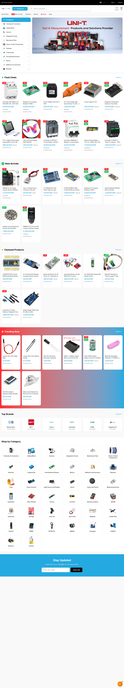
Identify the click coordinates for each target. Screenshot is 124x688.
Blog (50, 14)
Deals (44, 14)
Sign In (113, 2)
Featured (28, 14)
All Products (5, 14)
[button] (73, 52)
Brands (36, 14)
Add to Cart (12, 115)
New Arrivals (17, 14)
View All (118, 77)
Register (120, 2)
